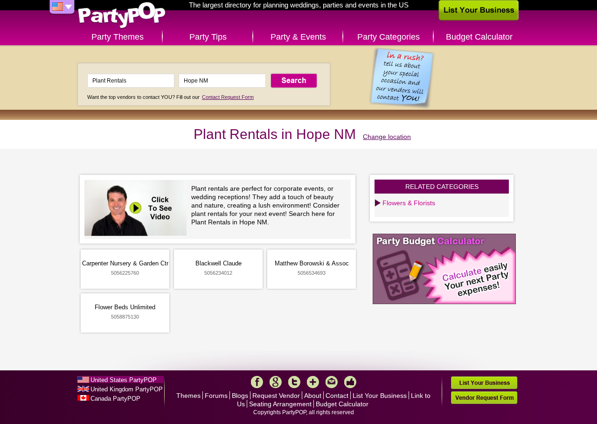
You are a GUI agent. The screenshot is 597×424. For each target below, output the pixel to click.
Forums (216, 395)
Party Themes (117, 37)
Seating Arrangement (280, 404)
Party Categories (388, 37)
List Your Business (380, 395)
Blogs (240, 395)
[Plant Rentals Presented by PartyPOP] (137, 209)
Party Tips (208, 37)
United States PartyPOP (123, 379)
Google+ (276, 382)
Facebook (257, 382)
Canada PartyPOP (115, 398)
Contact (337, 395)
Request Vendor (276, 395)
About (312, 395)
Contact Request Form (228, 97)
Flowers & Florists (408, 203)
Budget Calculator (479, 37)
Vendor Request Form (484, 397)
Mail (332, 382)
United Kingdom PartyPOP (126, 389)
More (313, 382)
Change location (387, 136)
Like (350, 382)
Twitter (294, 382)
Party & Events (298, 37)
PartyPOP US (121, 15)
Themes (188, 395)
